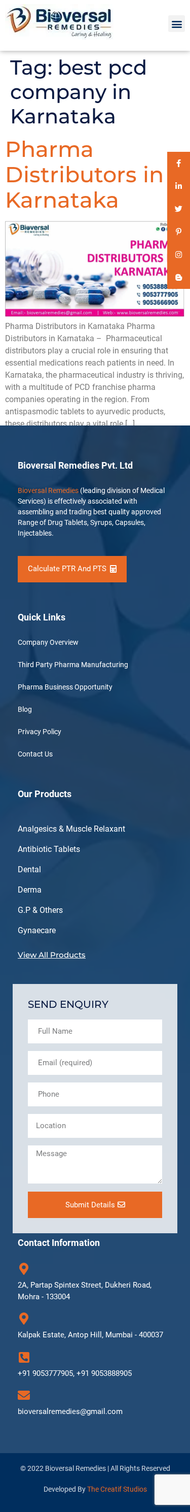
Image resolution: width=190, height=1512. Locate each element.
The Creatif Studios (117, 1489)
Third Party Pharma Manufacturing (73, 665)
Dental (29, 869)
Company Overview (48, 642)
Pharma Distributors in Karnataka (84, 174)
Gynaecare (37, 930)
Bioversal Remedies (48, 490)
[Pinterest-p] (178, 231)
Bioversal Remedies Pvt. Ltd (75, 465)
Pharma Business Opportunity (65, 687)
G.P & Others (40, 910)
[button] (176, 23)
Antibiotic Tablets (49, 849)
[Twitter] (178, 209)
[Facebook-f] (178, 163)
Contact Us (35, 754)
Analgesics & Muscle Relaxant (71, 829)
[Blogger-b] (178, 277)
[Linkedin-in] (178, 186)
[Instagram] (178, 254)
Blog (25, 709)
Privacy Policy (39, 732)
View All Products (52, 955)
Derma (30, 890)
